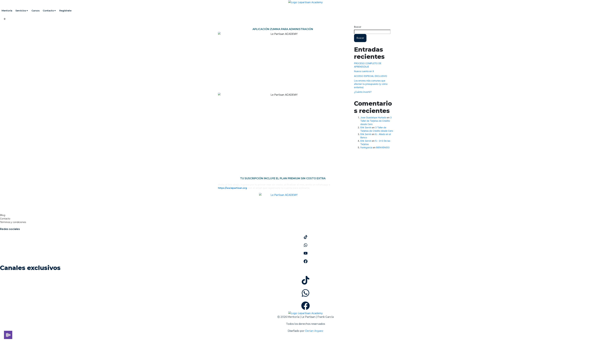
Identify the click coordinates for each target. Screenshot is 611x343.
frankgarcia (366, 147)
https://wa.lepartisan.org (232, 188)
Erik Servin (365, 127)
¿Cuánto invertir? (363, 92)
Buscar (357, 26)
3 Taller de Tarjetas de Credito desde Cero (376, 120)
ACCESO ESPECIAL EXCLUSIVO (370, 76)
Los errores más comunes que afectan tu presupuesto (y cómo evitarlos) (370, 84)
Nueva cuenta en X (364, 71)
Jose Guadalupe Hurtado (373, 117)
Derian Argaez (314, 330)
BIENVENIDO (383, 147)
